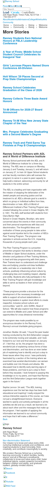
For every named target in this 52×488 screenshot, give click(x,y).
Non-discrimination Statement (16, 440)
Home (6, 25)
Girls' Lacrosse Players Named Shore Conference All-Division (26, 66)
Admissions (23, 19)
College (32, 19)
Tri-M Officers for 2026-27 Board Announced (22, 111)
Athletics (39, 19)
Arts (45, 19)
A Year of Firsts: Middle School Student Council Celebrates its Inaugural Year (22, 54)
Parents (6, 6)
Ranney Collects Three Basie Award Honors (25, 100)
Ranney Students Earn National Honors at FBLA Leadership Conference (22, 40)
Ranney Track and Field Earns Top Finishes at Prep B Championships (24, 144)
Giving (19, 6)
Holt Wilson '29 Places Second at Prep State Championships (23, 78)
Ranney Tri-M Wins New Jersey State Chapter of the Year (25, 122)
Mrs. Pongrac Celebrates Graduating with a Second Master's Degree (25, 133)
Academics (13, 19)
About (5, 19)
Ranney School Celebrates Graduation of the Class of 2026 (22, 89)
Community (8, 22)
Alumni (13, 6)
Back (5, 419)
